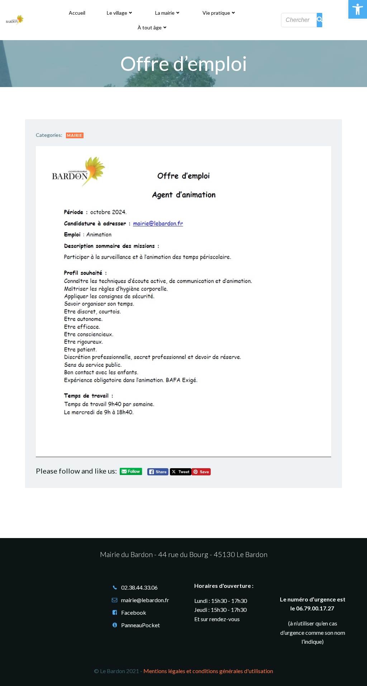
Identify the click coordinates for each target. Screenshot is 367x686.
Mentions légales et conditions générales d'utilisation (208, 670)
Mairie (74, 135)
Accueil (77, 13)
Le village (117, 13)
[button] (357, 9)
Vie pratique (216, 13)
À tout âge (150, 27)
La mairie (165, 13)
